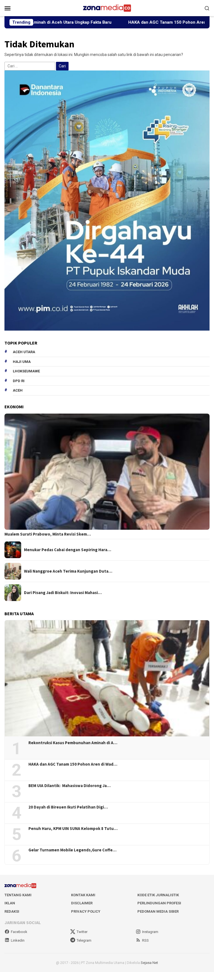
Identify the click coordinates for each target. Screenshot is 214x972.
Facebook (19, 932)
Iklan (9, 903)
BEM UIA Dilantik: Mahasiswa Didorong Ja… (69, 785)
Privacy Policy (85, 911)
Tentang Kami (17, 895)
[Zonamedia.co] (107, 8)
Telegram (84, 940)
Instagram (150, 932)
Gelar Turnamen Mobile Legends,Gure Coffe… (72, 850)
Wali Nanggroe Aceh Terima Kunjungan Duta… (68, 571)
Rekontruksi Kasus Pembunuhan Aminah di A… (72, 742)
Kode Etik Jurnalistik (158, 895)
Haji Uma (22, 362)
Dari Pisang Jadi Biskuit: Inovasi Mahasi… (63, 592)
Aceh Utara (24, 352)
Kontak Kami (83, 895)
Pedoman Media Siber (158, 911)
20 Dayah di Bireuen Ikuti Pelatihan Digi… (68, 807)
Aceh (18, 390)
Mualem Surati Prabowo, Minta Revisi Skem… (47, 534)
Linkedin (18, 940)
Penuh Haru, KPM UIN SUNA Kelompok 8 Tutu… (73, 828)
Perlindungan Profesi (159, 903)
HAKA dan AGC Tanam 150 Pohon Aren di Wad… (72, 764)
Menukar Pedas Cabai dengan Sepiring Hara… (67, 549)
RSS (145, 940)
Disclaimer (82, 903)
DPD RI (19, 381)
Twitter (82, 932)
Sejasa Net (149, 963)
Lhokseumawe (26, 371)
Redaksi (11, 911)
